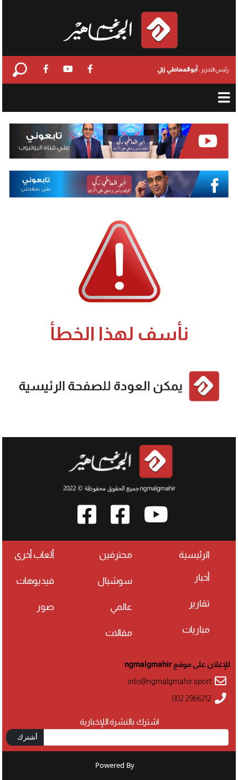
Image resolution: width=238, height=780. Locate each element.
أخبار (202, 577)
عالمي (121, 607)
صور (45, 607)
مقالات (118, 633)
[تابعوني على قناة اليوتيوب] (119, 141)
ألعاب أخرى (34, 555)
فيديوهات (35, 581)
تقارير (199, 603)
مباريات (196, 629)
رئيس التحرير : (193, 69)
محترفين (115, 555)
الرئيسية (194, 555)
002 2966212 (191, 699)
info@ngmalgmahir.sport (169, 682)
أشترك (27, 737)
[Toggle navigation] (224, 98)
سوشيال (114, 581)
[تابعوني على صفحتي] (119, 184)
